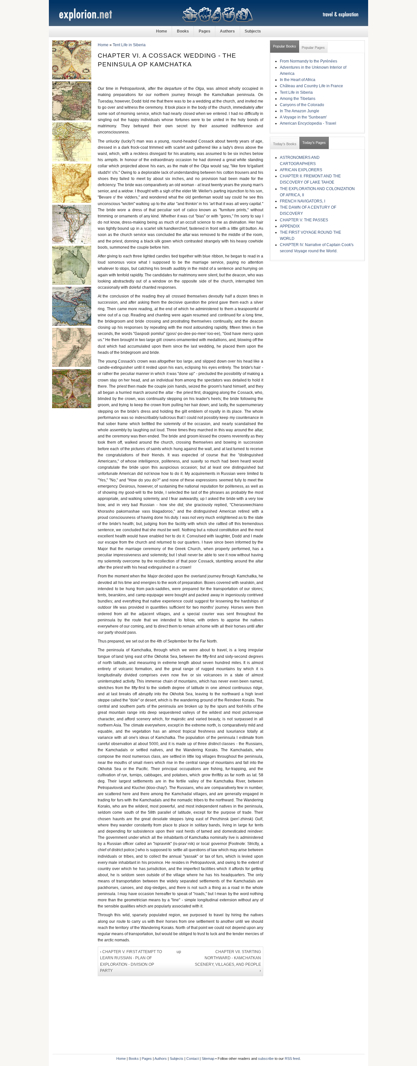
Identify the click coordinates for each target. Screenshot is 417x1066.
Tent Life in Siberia (129, 45)
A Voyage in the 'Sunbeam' (303, 117)
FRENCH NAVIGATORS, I (302, 201)
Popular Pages (313, 47)
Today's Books (284, 144)
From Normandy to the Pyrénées (308, 61)
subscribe (266, 1058)
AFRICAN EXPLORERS (301, 170)
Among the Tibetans (297, 98)
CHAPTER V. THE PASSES (304, 220)
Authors (227, 31)
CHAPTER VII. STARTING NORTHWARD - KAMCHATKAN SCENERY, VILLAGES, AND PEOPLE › (228, 961)
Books (183, 31)
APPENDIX (290, 226)
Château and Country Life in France (311, 86)
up (179, 951)
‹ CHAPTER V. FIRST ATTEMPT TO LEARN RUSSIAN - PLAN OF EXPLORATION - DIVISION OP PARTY (131, 961)
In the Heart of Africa (297, 79)
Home (161, 31)
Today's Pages (314, 143)
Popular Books (284, 46)
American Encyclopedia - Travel (308, 123)
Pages (204, 31)
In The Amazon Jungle (299, 111)
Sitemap (208, 1058)
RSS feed (292, 1058)
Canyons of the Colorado (302, 105)
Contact (192, 1058)
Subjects (253, 31)
